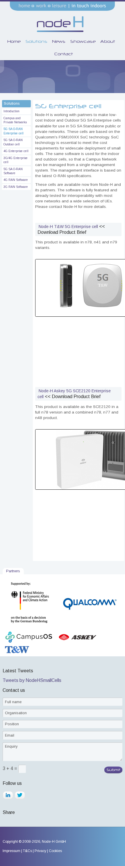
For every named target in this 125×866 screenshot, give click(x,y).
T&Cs (27, 851)
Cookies (55, 851)
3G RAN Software (15, 186)
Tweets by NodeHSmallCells (32, 680)
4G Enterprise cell (15, 151)
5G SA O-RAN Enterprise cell (13, 131)
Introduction (11, 111)
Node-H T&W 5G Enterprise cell (68, 226)
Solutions (36, 41)
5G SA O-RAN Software (13, 171)
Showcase (83, 41)
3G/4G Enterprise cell (15, 160)
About (107, 41)
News (58, 41)
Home (14, 41)
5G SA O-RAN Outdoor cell (13, 142)
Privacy (40, 851)
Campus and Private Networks (15, 120)
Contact (63, 53)
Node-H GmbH (54, 842)
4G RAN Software (15, 179)
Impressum (11, 851)
